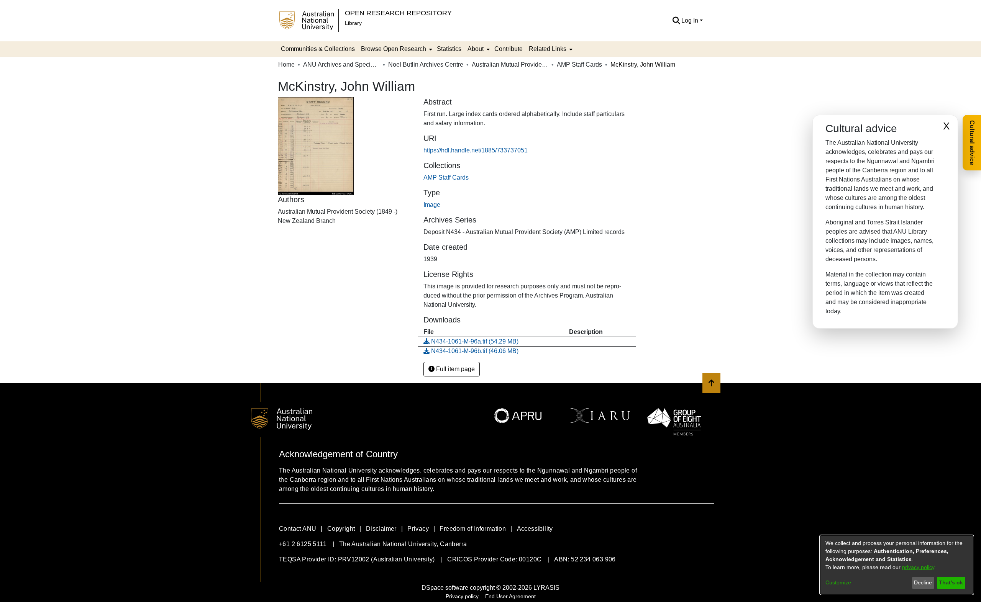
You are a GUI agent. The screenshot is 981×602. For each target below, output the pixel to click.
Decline (923, 582)
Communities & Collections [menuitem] (318, 49)
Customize (838, 582)
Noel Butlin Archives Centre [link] (425, 64)
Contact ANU (297, 528)
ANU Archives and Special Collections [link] (341, 64)
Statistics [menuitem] (449, 49)
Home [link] (286, 64)
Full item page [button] (455, 369)
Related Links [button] (547, 49)
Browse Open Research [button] (393, 49)
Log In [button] (690, 20)
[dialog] (896, 564)
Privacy (418, 528)
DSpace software (445, 587)
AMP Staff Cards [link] (579, 64)
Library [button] (353, 23)
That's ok (951, 582)
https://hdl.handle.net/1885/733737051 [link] (475, 150)
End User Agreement (510, 596)
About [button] (476, 49)
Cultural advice (972, 142)
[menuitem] (396, 49)
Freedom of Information (473, 528)
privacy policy (918, 567)
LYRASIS (546, 587)
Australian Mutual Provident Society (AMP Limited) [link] (510, 64)
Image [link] (431, 204)
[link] (446, 177)
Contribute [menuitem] (508, 49)
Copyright (341, 528)
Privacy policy (462, 596)
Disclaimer (381, 528)
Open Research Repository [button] (398, 13)
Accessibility (535, 528)
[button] (676, 20)
